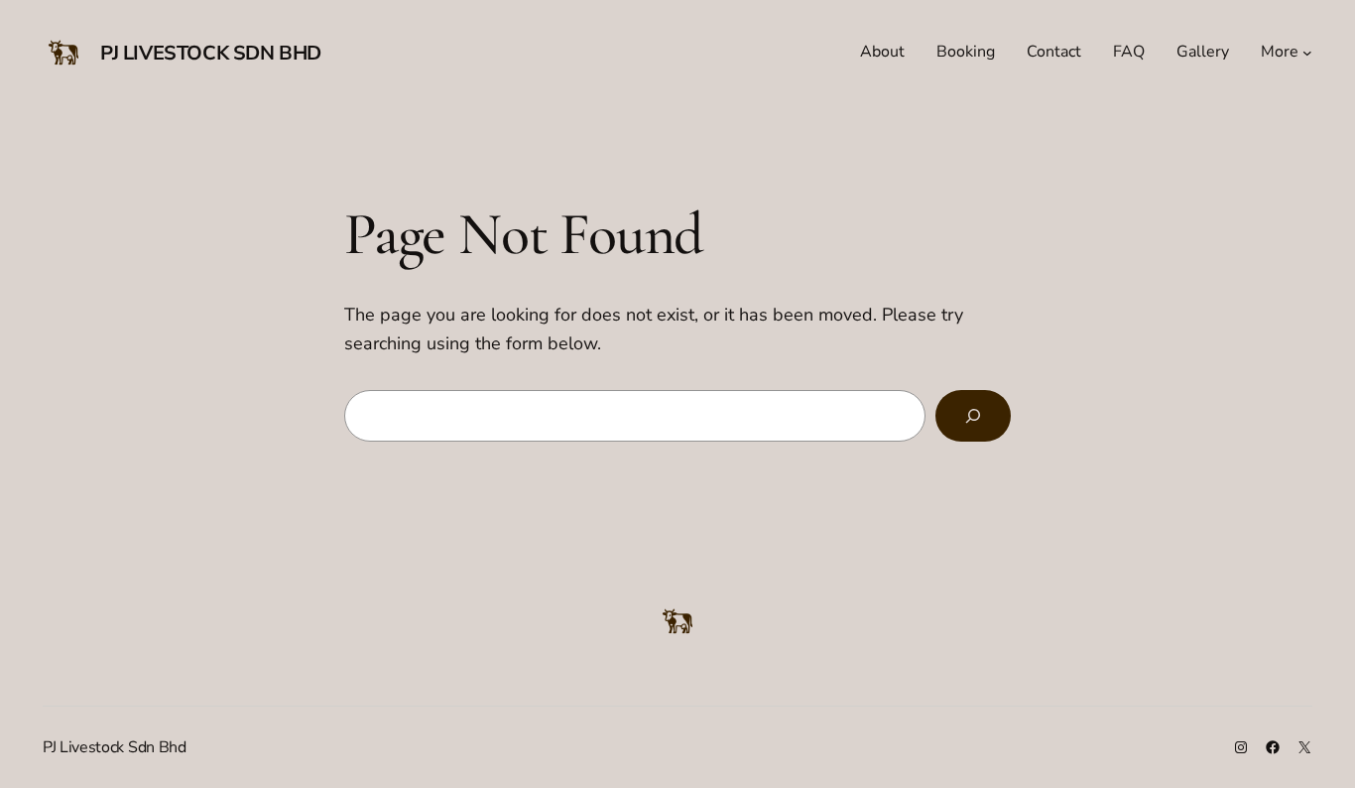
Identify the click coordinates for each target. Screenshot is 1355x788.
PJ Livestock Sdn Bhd (210, 53)
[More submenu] (1307, 53)
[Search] (973, 416)
